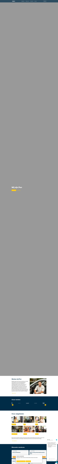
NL (56, 463)
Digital (36, 424)
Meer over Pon (14, 393)
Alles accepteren (28, 461)
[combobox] (56, 463)
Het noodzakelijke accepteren (21, 461)
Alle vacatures (14, 190)
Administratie (14, 424)
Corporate (35, 1)
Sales (24, 424)
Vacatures (45, 1)
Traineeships (18, 190)
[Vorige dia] (12, 405)
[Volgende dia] (45, 405)
